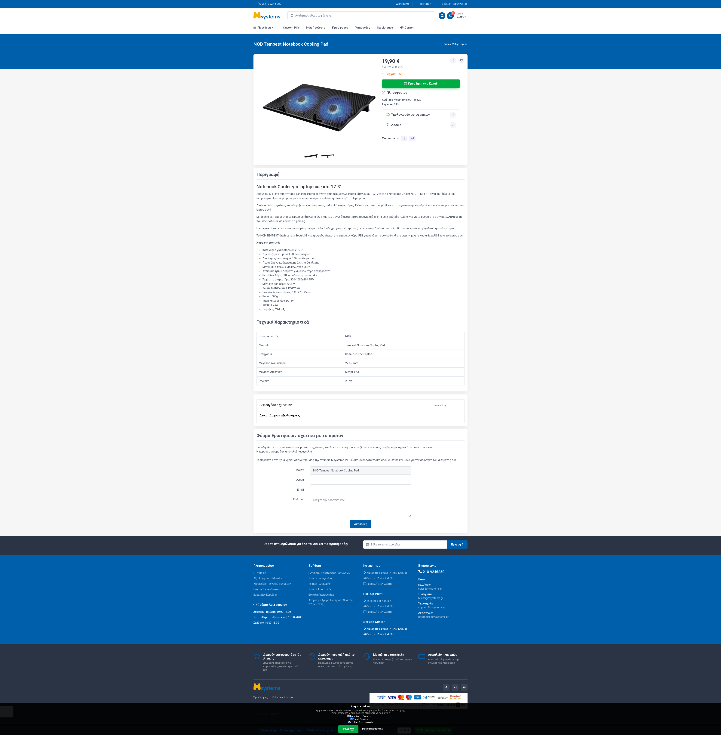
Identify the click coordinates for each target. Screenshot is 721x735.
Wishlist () (402, 3)
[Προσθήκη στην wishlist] (462, 61)
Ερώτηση (298, 499)
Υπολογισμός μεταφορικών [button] (410, 114)
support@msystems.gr (432, 607)
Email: (300, 489)
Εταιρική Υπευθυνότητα (267, 589)
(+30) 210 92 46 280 (269, 3)
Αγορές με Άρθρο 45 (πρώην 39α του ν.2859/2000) (330, 602)
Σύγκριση (425, 3)
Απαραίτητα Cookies (360, 716)
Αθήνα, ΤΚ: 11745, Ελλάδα (378, 578)
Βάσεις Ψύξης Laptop (456, 44)
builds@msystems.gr (430, 598)
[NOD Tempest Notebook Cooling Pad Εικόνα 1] (319, 105)
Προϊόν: (299, 470)
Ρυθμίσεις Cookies (282, 697)
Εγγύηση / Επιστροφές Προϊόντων (329, 572)
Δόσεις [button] (396, 125)
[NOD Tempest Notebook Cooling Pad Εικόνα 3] (327, 156)
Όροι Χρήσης (260, 697)
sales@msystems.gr (430, 588)
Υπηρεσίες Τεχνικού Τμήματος (272, 583)
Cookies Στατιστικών (361, 722)
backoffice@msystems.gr (433, 616)
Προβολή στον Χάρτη (379, 583)
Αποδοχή (348, 728)
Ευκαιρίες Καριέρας (265, 594)
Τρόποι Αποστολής (320, 589)
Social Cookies (360, 719)
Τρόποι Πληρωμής (319, 583)
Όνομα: (300, 479)
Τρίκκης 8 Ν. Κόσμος (378, 600)
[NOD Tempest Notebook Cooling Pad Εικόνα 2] (311, 156)
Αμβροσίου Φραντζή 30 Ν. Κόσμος (386, 572)
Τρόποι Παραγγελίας (320, 578)
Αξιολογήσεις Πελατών (267, 578)
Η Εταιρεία (259, 572)
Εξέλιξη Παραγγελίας (455, 3)
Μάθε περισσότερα (372, 729)
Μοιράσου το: (390, 138)
